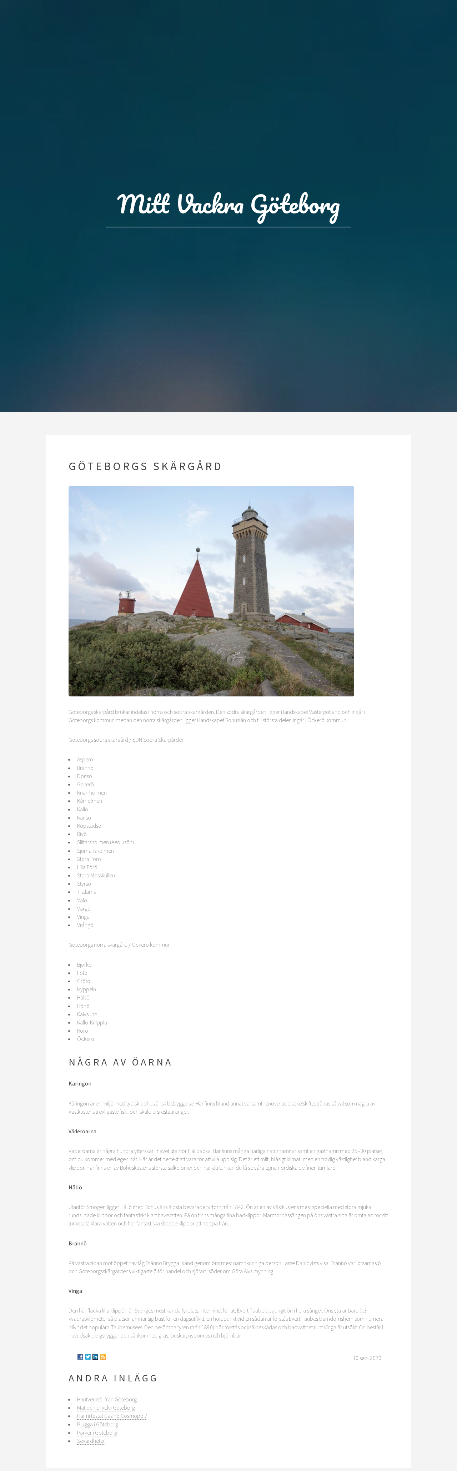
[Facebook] (80, 1357)
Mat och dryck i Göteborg (106, 1407)
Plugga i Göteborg (97, 1424)
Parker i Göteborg (97, 1432)
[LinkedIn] (95, 1357)
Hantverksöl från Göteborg (107, 1399)
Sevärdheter (91, 1440)
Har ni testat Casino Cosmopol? (112, 1415)
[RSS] (103, 1357)
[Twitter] (88, 1357)
